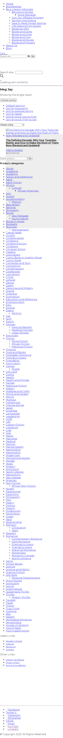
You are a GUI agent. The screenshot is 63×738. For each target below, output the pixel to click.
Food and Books (16, 352)
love (8, 433)
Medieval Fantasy (22, 330)
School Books (14, 564)
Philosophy (13, 497)
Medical (11, 441)
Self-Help (11, 575)
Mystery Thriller (21, 597)
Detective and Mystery (19, 288)
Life (8, 422)
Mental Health (15, 447)
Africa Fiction (20, 341)
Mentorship (13, 449)
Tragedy (11, 600)
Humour (11, 399)
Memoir (16, 202)
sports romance (21, 558)
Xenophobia (13, 622)
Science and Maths (17, 569)
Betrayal (11, 207)
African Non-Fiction (24, 486)
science (10, 566)
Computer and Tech (18, 263)
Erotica (10, 307)
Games (10, 366)
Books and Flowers (23, 42)
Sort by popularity (17, 108)
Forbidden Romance (18, 355)
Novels (10, 488)
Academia (12, 171)
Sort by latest (14, 114)
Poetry (10, 502)
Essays (10, 310)
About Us (11, 45)
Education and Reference (21, 299)
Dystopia (11, 293)
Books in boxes (15, 221)
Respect (11, 533)
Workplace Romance (19, 619)
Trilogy (10, 605)
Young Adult (13, 628)
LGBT (9, 419)
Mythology (12, 469)
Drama (10, 291)
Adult (9, 179)
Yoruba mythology (17, 625)
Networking (13, 474)
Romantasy (19, 552)
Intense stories (15, 405)
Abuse (9, 168)
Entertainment (15, 302)
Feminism (12, 335)
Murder (10, 461)
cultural (10, 279)
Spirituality (12, 583)
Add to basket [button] (14, 150)
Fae (8, 316)
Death (10, 285)
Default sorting (15, 105)
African (10, 185)
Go (30, 158)
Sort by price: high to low (21, 119)
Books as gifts (20, 28)
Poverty (10, 508)
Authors (10, 644)
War (8, 614)
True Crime (12, 608)
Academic (12, 174)
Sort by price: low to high (21, 116)
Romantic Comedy (23, 555)
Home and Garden (17, 394)
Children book (15, 238)
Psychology (13, 513)
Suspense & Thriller (17, 591)
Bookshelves (13, 6)
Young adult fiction (17, 630)
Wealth (10, 616)
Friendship (12, 360)
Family (10, 321)
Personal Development (26, 577)
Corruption (13, 274)
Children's (12, 241)
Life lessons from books (26, 26)
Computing (13, 266)
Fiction (10, 338)
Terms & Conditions (16, 665)
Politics (10, 505)
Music (9, 463)
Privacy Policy (13, 662)
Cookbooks (13, 271)
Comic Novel (13, 260)
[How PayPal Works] (31, 700)
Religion (11, 525)
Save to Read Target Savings (29, 23)
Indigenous (13, 402)
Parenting (12, 494)
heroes (10, 383)
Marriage (11, 438)
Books (9, 213)
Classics (10, 252)
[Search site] (2, 76)
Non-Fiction (13, 483)
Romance (12, 536)
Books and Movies (23, 40)
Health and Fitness (17, 380)
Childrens (12, 246)
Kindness (11, 410)
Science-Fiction (15, 572)
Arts (8, 193)
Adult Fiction (14, 182)
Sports (10, 586)
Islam (15, 530)
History (10, 388)
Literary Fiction (15, 424)
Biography (12, 210)
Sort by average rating (19, 111)
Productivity (13, 511)
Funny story (13, 363)
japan (9, 408)
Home (9, 3)
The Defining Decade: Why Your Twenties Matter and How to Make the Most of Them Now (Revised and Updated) (32, 143)
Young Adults (20, 218)
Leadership (13, 416)
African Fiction (21, 344)
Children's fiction (16, 243)
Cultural (17, 188)
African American (28, 190)
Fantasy (10, 324)
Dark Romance (21, 541)
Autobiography (15, 199)
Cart (3, 53)
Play (8, 499)
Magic (9, 435)
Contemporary (15, 268)
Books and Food (22, 34)
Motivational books (18, 458)
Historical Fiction (22, 346)
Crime (9, 277)
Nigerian (11, 480)
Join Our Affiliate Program (28, 17)
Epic (8, 305)
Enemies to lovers (22, 544)
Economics (12, 296)
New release (13, 477)
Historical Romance (24, 550)
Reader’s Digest (14, 641)
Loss (8, 430)
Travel (9, 603)
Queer (9, 516)
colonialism (13, 254)
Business (11, 227)
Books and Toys (21, 37)
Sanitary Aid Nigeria (24, 20)
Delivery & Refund (15, 659)
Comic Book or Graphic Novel (24, 257)
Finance (11, 349)
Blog (9, 48)
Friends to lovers (16, 357)
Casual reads (13, 232)
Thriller (10, 594)
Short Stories (14, 580)
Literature (12, 427)
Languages (13, 413)
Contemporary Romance (27, 538)
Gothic (10, 374)
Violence (11, 611)
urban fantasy (20, 332)
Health (10, 377)
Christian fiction (16, 249)
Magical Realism (22, 327)
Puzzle (16, 369)
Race (9, 519)
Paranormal (13, 491)
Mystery (10, 466)
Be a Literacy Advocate (19, 9)
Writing (16, 313)
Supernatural (14, 589)
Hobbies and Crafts (17, 391)
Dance (10, 282)
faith (9, 318)
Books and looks (22, 31)
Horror (10, 396)
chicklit (10, 235)
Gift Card (11, 371)
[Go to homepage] (17, 69)
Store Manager (27, 14)
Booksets (11, 224)
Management (20, 229)
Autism (10, 196)
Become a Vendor (22, 12)
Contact (10, 649)
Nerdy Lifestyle (15, 472)
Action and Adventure (19, 176)
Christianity (19, 527)
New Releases (20, 215)
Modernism (13, 455)
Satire (9, 561)
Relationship (14, 522)
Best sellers (13, 204)
